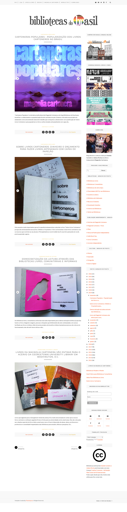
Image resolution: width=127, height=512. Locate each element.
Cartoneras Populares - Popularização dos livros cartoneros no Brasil (48, 38)
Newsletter (65, 2)
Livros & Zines (29, 2)
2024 (90, 279)
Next (78, 78)
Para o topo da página (103, 501)
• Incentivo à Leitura (92, 194)
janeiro (92, 341)
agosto (92, 328)
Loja (20, 2)
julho (91, 331)
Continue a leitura (48, 126)
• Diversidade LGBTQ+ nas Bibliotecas (98, 191)
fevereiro (93, 339)
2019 (90, 292)
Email (90, 418)
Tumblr (107, 425)
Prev (17, 78)
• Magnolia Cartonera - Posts (95, 225)
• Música (89, 253)
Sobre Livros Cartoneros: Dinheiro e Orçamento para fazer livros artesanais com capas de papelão (48, 149)
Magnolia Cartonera (51, 2)
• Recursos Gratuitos (92, 201)
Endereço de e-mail (92, 391)
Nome (88, 397)
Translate (100, 439)
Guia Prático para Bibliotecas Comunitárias (99, 374)
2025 (90, 276)
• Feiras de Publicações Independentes (97, 232)
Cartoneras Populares (48, 34)
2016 (90, 349)
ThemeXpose (29, 500)
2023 (90, 282)
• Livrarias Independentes (94, 243)
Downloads (75, 2)
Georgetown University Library (48, 349)
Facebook (90, 425)
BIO (16, 2)
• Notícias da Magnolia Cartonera (96, 222)
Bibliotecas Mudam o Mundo (95, 370)
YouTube (108, 418)
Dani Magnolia (72, 132)
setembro (93, 325)
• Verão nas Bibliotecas (93, 212)
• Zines (88, 229)
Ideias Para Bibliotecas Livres (95, 377)
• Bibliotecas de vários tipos (94, 188)
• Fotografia (90, 260)
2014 (90, 355)
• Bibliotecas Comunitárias (94, 184)
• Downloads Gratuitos (93, 205)
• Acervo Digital (91, 263)
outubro (92, 322)
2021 (90, 287)
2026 (90, 274)
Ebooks (39, 2)
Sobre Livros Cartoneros (93, 381)
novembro (93, 320)
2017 (90, 347)
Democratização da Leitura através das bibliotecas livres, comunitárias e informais (48, 260)
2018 (90, 344)
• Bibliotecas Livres (92, 181)
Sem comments (29, 132)
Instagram (99, 418)
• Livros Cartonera (91, 239)
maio (91, 336)
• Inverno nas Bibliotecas (93, 208)
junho (91, 333)
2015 (90, 352)
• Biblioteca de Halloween (94, 198)
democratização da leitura (48, 256)
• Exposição (90, 256)
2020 (90, 290)
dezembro (93, 295)
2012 (90, 360)
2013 (90, 357)
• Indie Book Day (91, 236)
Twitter (99, 425)
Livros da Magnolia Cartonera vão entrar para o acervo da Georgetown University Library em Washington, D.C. (48, 354)
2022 (90, 284)
